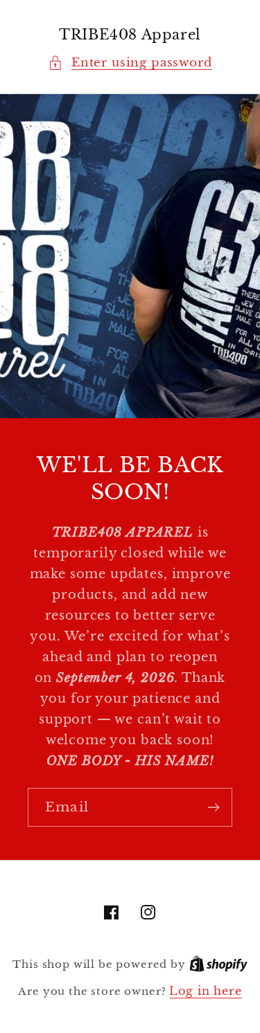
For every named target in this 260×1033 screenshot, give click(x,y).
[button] (129, 63)
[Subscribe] (213, 807)
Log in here (205, 991)
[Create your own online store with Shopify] (218, 964)
